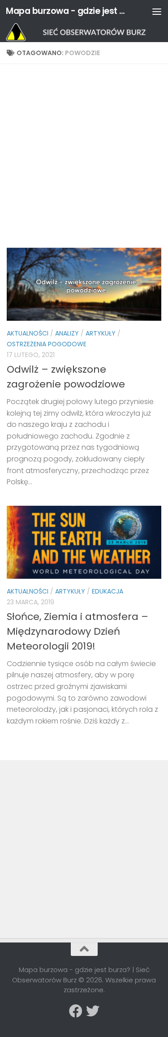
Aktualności (27, 333)
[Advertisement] (84, 159)
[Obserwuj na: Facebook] (75, 1011)
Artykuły (101, 333)
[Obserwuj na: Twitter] (92, 1011)
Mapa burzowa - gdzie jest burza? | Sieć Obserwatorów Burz (66, 11)
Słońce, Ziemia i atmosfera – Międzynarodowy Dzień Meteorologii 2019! (77, 631)
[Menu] (157, 11)
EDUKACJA (107, 591)
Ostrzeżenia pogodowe (46, 344)
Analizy (67, 333)
